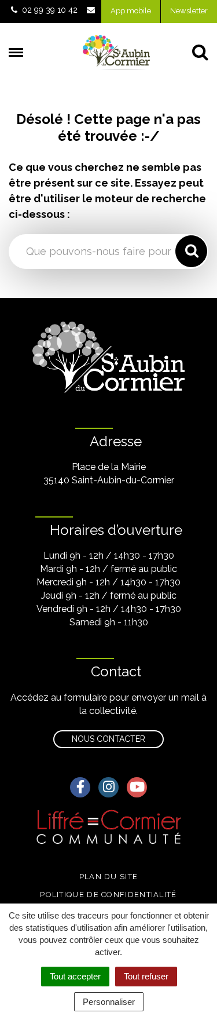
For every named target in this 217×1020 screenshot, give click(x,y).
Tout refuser (146, 976)
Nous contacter (108, 739)
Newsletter (189, 10)
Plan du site (108, 876)
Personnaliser (109, 1002)
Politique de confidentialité (108, 894)
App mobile (131, 10)
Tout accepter (75, 976)
